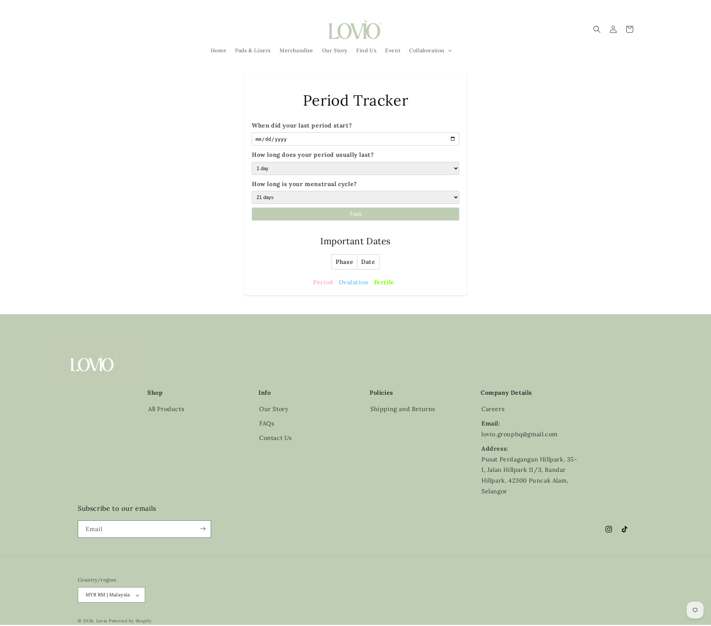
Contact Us (275, 437)
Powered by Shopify (130, 621)
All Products (166, 409)
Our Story (273, 409)
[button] (430, 50)
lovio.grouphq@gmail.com (519, 434)
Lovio (102, 621)
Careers (492, 409)
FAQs (266, 423)
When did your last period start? (302, 125)
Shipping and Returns (402, 409)
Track (356, 214)
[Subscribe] (202, 528)
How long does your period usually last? (313, 154)
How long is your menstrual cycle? (304, 184)
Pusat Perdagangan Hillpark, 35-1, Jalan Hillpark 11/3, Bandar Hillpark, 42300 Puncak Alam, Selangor (529, 475)
